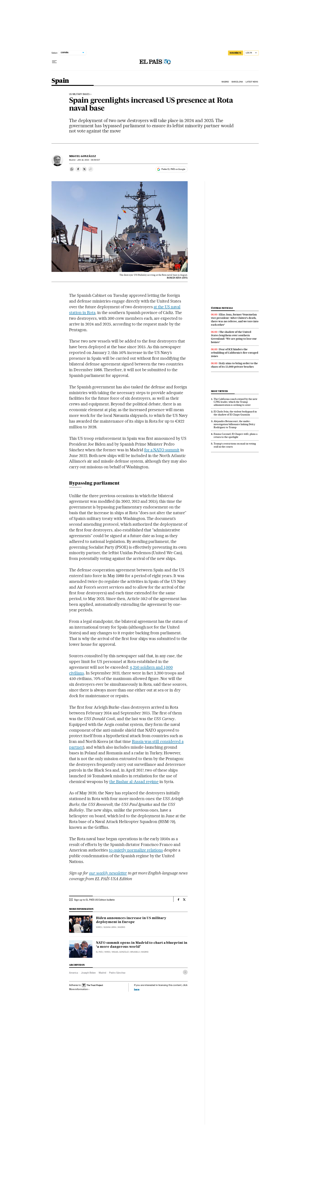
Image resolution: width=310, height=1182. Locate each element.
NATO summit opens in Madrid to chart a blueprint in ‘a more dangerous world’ (141, 944)
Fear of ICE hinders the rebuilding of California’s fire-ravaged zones (234, 353)
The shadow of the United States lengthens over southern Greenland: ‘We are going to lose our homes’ (234, 337)
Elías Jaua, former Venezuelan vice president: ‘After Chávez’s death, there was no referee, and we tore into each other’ (235, 319)
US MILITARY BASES (79, 94)
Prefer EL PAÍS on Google (173, 169)
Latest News (252, 82)
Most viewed (219, 391)
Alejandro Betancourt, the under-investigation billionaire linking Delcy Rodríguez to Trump (234, 424)
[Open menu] (54, 62)
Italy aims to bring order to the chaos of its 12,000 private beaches (234, 365)
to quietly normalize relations (136, 850)
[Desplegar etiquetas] (185, 972)
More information (78, 989)
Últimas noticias (222, 308)
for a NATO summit (162, 449)
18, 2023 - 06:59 (88, 160)
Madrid (225, 82)
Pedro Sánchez (117, 972)
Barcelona (237, 82)
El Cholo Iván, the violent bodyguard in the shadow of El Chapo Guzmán (235, 413)
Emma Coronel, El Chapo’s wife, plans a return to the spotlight (235, 435)
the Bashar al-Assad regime (134, 781)
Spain (60, 80)
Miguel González (82, 156)
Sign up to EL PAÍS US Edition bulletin (94, 899)
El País (99, 952)
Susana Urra (110, 927)
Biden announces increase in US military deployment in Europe (131, 920)
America (73, 972)
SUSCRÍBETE (235, 53)
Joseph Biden (88, 972)
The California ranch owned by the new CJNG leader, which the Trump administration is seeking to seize (235, 402)
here (136, 989)
